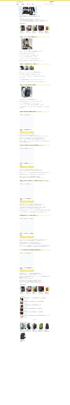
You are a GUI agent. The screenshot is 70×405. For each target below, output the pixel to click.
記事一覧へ (35, 319)
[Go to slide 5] (27, 196)
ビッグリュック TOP (19, 6)
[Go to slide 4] (27, 127)
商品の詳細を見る (27, 132)
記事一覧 (23, 6)
